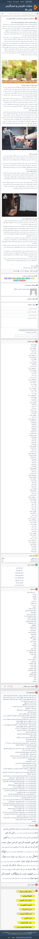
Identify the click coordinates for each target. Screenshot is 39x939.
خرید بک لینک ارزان (19, 585)
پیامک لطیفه (17, 878)
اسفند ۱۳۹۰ (33, 522)
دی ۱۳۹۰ (33, 526)
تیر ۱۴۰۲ (33, 375)
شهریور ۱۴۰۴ (32, 348)
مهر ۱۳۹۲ (33, 488)
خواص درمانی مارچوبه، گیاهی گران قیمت (26, 734)
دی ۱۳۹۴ (33, 439)
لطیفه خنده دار (26, 874)
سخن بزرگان (33, 641)
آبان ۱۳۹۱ (33, 508)
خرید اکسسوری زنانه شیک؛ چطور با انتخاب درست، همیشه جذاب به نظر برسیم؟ (18, 697)
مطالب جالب (33, 667)
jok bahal (21, 829)
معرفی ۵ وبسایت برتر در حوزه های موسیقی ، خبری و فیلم (22, 778)
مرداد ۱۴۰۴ (33, 350)
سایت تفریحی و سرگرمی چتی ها (16, 932)
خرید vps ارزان (27, 909)
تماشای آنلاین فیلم (19, 575)
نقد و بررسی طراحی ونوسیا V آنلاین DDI (26, 710)
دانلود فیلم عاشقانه (19, 573)
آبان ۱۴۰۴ (33, 346)
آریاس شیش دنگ (32, 770)
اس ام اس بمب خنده (19, 833)
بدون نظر (15, 271)
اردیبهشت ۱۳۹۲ (32, 497)
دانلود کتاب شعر (19, 568)
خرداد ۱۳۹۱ (33, 517)
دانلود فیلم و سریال (25, 891)
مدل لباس (33, 661)
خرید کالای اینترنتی (26, 914)
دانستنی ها (33, 628)
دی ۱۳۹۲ (33, 482)
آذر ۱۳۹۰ (33, 528)
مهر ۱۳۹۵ (33, 430)
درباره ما (9, 2)
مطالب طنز (33, 672)
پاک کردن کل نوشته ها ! (24, 330)
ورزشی (34, 681)
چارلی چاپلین (33, 627)
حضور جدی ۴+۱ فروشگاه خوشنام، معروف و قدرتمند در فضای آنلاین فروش (18, 776)
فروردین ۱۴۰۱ (32, 388)
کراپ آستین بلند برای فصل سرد (28, 701)
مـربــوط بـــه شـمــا (32, 659)
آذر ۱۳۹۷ (33, 406)
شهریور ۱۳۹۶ (32, 415)
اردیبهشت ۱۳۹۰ (32, 540)
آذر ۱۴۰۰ (33, 392)
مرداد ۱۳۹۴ (33, 448)
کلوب (14, 278)
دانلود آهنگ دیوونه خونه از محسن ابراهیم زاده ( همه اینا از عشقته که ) (19, 772)
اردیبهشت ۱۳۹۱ (32, 519)
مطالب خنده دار (10, 873)
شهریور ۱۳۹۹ (32, 402)
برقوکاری (34, 821)
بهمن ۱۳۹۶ (33, 412)
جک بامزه (8, 865)
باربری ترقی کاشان (31, 712)
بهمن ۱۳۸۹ (33, 546)
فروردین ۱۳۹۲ (32, 499)
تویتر (10, 278)
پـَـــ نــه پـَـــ (33, 605)
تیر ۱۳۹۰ (33, 537)
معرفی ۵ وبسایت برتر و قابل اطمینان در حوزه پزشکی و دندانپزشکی (20, 790)
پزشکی (34, 607)
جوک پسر (31, 865)
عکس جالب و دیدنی (31, 650)
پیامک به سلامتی (32, 609)
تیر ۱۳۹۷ (33, 408)
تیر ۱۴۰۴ (33, 352)
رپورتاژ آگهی (33, 271)
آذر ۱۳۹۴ (33, 441)
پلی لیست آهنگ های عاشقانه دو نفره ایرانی (26, 763)
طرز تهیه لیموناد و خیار (31, 739)
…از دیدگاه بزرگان (31, 592)
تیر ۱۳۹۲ (33, 493)
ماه (8, 686)
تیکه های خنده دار (27, 851)
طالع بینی (34, 645)
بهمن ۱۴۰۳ (33, 359)
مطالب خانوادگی (32, 668)
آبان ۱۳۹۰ (33, 530)
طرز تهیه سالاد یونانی (31, 741)
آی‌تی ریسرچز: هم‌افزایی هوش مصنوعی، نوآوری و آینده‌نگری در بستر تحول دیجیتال (18, 715)
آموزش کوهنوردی (26, 905)
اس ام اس (33, 601)
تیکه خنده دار (34, 851)
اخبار (35, 599)
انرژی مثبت (33, 603)
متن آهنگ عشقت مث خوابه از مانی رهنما (26, 730)
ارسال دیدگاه (34, 330)
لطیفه (34, 874)
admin (15, 289)
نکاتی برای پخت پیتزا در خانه (29, 767)
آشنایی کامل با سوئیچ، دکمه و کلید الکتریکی (25, 752)
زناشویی (34, 639)
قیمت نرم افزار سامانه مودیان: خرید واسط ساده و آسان (23, 756)
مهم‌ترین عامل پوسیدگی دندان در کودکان (26, 737)
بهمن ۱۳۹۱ (33, 502)
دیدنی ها (34, 636)
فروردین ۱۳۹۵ (32, 435)
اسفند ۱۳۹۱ (33, 500)
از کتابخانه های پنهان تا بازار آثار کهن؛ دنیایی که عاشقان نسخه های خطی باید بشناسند (18, 699)
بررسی (11, 247)
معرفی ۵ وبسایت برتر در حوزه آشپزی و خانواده (25, 783)
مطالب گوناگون (32, 674)
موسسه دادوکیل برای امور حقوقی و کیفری (26, 721)
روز (11, 686)
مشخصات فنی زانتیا (31, 746)
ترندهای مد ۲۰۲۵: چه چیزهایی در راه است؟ (25, 728)
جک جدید (32, 869)
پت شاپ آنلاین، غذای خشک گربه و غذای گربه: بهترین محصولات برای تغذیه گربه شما (18, 719)
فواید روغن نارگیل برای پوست (29, 765)
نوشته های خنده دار (24, 878)
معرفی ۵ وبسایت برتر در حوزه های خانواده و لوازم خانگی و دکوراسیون (19, 781)
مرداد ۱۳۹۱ (33, 513)
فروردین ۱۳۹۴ (32, 455)
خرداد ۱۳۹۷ (33, 410)
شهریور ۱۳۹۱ (32, 511)
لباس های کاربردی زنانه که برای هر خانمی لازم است (24, 706)
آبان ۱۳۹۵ (33, 428)
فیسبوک (16, 280)
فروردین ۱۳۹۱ (32, 520)
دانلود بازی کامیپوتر (26, 900)
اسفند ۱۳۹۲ (33, 479)
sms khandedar (33, 829)
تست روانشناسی (32, 623)
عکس (34, 647)
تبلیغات (22, 2)
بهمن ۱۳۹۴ (33, 437)
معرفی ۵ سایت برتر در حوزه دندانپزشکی (26, 792)
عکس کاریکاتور (32, 652)
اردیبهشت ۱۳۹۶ (32, 419)
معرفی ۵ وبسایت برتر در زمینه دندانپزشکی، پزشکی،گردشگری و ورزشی (19, 779)
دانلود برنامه (33, 630)
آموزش (34, 598)
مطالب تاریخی (33, 665)
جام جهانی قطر (19, 570)
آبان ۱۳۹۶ (33, 413)
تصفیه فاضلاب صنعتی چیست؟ (29, 717)
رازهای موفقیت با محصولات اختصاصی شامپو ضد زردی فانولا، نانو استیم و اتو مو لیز (18, 768)
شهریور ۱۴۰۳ (32, 363)
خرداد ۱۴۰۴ (33, 353)
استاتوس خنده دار (13, 847)
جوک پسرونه (25, 865)
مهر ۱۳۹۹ (33, 401)
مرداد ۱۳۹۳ (33, 470)
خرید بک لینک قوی (19, 580)
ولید (9, 937)
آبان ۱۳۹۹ (33, 399)
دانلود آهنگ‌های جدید (19, 577)
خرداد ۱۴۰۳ (33, 366)
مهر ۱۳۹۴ (33, 444)
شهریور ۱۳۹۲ (32, 490)
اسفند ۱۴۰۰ (33, 390)
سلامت (34, 643)
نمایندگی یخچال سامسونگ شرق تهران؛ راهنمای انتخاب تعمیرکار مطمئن (19, 695)
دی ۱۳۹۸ (33, 404)
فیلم (35, 656)
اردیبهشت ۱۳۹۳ (32, 475)
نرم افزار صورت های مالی (22, 50)
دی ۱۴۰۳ (33, 361)
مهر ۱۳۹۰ (33, 531)
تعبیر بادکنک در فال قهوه (30, 703)
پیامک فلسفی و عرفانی (31, 621)
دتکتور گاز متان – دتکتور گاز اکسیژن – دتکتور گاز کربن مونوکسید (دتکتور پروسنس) (18, 725)
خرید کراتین (28, 918)
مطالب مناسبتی (32, 676)
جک (21, 865)
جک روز (25, 869)
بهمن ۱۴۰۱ (33, 384)
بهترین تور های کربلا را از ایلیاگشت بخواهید (26, 745)
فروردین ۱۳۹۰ (32, 542)
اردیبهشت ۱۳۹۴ (32, 453)
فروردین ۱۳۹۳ (32, 477)
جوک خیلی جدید (23, 861)
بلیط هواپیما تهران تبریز (24, 927)
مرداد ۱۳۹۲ (33, 491)
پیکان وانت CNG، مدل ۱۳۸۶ (29, 750)
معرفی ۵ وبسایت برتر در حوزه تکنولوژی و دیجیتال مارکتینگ (22, 785)
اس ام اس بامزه (29, 833)
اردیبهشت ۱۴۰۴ (32, 355)
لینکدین (27, 278)
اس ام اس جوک (12, 837)
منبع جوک (34, 878)
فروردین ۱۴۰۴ (32, 357)
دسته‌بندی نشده (32, 632)
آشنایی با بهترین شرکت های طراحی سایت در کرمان (24, 758)
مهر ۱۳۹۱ (33, 510)
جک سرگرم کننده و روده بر (14, 869)
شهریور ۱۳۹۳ (32, 468)
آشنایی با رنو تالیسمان (31, 761)
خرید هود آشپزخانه (31, 774)
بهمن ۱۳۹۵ (33, 422)
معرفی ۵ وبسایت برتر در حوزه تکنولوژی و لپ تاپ (24, 787)
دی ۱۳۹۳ (33, 461)
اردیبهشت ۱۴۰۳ (32, 368)
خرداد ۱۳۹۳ (33, 473)
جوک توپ (18, 857)
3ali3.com (14, 829)
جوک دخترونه (13, 861)
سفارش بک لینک (19, 582)
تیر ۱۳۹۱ (33, 515)
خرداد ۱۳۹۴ (33, 451)
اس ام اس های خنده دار (27, 847)
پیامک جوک (33, 612)
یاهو (6, 278)
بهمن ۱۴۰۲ (33, 372)
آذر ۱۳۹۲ (33, 484)
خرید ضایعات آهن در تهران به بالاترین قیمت (25, 819)
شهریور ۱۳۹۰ (32, 533)
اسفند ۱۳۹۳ (33, 457)
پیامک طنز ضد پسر (31, 619)
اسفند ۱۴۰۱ (33, 382)
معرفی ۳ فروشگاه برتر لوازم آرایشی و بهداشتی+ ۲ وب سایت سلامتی (20, 796)
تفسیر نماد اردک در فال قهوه (29, 704)
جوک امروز (9, 851)
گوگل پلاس (22, 280)
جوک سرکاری (6, 861)
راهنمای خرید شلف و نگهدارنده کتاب (27, 714)
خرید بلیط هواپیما (26, 922)
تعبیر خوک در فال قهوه (30, 708)
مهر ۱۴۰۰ (33, 393)
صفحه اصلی (28, 2)
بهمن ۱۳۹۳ (33, 459)
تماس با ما (16, 2)
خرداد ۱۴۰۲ (33, 377)
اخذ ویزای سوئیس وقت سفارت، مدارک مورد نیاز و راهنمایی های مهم (20, 748)
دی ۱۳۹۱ (33, 504)
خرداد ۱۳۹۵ (33, 433)
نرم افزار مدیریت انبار (28, 155)
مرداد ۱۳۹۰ (33, 535)
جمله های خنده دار (17, 851)
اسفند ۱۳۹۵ (33, 421)
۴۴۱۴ (34, 594)
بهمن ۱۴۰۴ (33, 344)
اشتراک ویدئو (27, 896)
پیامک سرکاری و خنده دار (30, 616)
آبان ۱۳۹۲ (33, 486)
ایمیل (32, 278)
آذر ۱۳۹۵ (33, 426)
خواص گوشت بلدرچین (31, 732)
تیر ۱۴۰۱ (33, 386)
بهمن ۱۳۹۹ (33, 397)
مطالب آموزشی (32, 663)
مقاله (35, 677)
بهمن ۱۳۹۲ (33, 481)
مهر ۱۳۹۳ (33, 466)
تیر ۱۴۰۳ (33, 364)
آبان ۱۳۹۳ (33, 464)
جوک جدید (10, 857)
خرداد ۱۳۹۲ (33, 495)
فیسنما (18, 278)
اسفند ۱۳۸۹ (33, 544)
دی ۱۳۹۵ (33, 424)
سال (5, 686)
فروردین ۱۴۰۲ (32, 381)
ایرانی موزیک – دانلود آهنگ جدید (28, 754)
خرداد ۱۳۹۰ (33, 539)
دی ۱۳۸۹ (33, 548)
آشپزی (34, 596)
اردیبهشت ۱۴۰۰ (32, 395)
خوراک (13, 937)
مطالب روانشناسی (32, 670)
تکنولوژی (34, 625)
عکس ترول (33, 648)
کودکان (34, 658)
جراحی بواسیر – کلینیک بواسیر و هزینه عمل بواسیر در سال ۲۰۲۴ (20, 743)
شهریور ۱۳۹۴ (32, 446)
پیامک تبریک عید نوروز (30, 610)
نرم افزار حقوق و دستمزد (20, 186)
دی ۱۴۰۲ (33, 373)
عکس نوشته (33, 654)
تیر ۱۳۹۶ (33, 417)
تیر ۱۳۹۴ (33, 450)
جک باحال (16, 865)
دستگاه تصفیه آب (32, 759)
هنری (35, 679)
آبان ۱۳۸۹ (33, 551)
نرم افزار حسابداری (16, 33)
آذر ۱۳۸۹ (33, 550)
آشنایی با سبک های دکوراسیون (28, 797)
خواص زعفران (32, 735)
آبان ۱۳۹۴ (33, 442)
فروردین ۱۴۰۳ (32, 370)
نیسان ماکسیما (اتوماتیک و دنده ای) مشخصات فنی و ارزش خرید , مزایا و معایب (18, 799)
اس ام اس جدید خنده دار (25, 837)
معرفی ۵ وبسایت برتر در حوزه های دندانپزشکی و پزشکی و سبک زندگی (19, 788)
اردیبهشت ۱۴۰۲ (32, 379)
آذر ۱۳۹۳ (33, 462)
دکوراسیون (33, 634)
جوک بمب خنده (27, 857)
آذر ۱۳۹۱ (33, 506)
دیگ (23, 278)
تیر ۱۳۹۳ (33, 471)
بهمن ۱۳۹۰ (33, 524)
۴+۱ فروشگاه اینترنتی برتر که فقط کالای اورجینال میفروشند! (22, 794)
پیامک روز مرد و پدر (31, 614)
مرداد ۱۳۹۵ (33, 432)
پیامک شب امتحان (32, 618)
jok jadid (26, 829)
